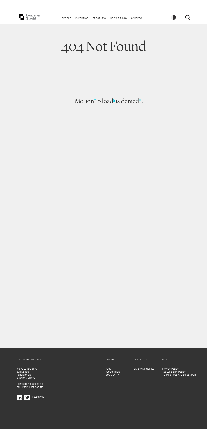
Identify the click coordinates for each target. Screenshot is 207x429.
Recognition (113, 372)
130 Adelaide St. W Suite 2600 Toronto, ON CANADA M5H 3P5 (27, 373)
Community (112, 375)
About (109, 369)
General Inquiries (144, 369)
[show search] (187, 17)
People (66, 18)
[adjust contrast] (173, 17)
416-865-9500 (35, 384)
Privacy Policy (170, 369)
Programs (99, 18)
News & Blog (118, 18)
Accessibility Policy (174, 372)
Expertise (81, 18)
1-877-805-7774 (37, 387)
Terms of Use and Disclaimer (179, 375)
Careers (136, 18)
